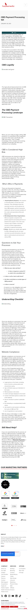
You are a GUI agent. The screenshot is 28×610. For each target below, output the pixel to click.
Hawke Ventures (5, 590)
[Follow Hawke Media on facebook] (5, 595)
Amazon (12, 590)
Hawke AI (3, 586)
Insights (3, 572)
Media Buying (13, 574)
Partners (3, 578)
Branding (12, 570)
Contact (3, 580)
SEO (11, 586)
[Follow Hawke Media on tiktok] (20, 595)
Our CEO (3, 570)
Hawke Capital (5, 588)
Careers (3, 576)
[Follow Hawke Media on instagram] (9, 595)
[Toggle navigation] (25, 4)
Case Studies (4, 574)
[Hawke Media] (8, 5)
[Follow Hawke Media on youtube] (13, 595)
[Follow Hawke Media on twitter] (2, 595)
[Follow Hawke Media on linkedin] (16, 595)
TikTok (11, 576)
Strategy (12, 568)
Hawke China (4, 591)
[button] (11, 525)
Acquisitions (4, 584)
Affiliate (12, 588)
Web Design (13, 578)
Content (12, 572)
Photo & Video (14, 584)
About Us (3, 568)
